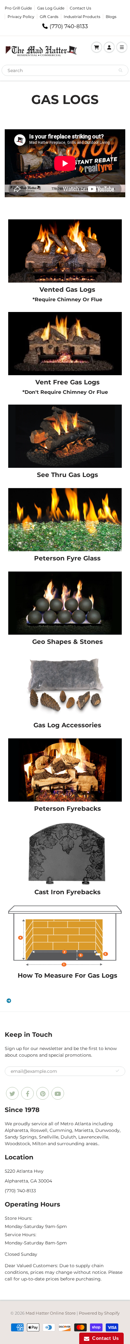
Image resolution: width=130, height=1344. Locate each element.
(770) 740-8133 (69, 26)
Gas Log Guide (50, 8)
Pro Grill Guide (18, 8)
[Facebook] (27, 1093)
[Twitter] (12, 1093)
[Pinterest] (42, 1093)
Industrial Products (82, 16)
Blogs (111, 16)
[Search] (120, 70)
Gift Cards (49, 16)
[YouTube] (57, 1093)
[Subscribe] (117, 1071)
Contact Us (80, 8)
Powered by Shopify (99, 1313)
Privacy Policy (21, 16)
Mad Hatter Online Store (51, 1313)
